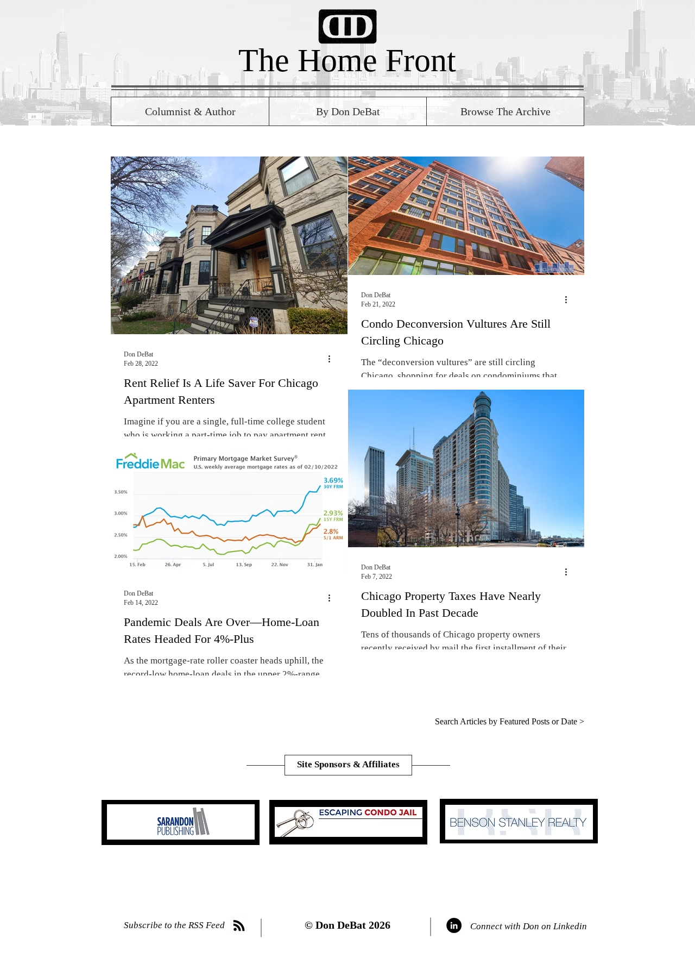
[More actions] (332, 358)
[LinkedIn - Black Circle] (454, 925)
